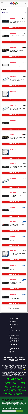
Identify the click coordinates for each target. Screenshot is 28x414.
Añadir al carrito (14, 27)
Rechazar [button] (4, 411)
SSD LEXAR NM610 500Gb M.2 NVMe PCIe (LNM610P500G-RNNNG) (17, 36)
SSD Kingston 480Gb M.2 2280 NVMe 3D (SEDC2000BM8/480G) (17, 182)
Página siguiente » (16, 308)
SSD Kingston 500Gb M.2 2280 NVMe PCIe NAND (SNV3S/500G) (17, 80)
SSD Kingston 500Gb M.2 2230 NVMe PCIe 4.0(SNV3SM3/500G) (17, 94)
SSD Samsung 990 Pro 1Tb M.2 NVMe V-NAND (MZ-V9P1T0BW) (17, 225)
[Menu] (1, 3)
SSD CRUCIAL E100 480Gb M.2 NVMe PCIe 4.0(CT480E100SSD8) (17, 65)
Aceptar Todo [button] (19, 411)
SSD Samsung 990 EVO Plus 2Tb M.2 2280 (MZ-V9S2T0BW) (17, 283)
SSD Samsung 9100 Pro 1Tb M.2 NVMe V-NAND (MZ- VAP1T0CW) (17, 298)
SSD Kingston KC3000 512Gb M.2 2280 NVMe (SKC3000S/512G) (17, 123)
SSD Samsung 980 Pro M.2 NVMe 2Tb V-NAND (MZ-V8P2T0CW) (17, 240)
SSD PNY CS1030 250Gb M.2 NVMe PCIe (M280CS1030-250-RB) (17, 22)
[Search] (26, 3)
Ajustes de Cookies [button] (11, 411)
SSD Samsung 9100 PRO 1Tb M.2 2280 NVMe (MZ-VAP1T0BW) (17, 211)
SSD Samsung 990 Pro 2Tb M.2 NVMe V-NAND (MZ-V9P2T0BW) (17, 269)
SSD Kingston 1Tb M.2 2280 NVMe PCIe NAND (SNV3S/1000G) (17, 109)
